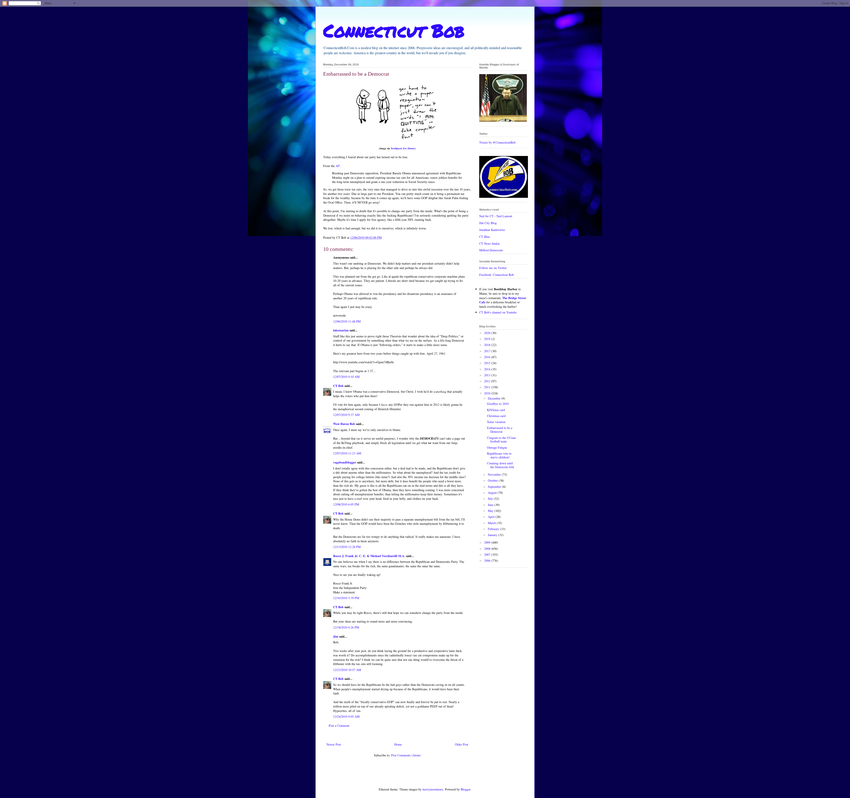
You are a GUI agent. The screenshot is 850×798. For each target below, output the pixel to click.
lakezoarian (341, 330)
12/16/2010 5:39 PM (346, 598)
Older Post (461, 744)
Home (398, 744)
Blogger (465, 789)
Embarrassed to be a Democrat (499, 430)
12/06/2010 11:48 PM (347, 321)
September (495, 487)
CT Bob (338, 385)
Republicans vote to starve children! (499, 455)
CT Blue (484, 237)
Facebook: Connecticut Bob (496, 275)
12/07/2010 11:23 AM (347, 453)
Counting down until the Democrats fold (500, 465)
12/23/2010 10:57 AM (347, 670)
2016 (487, 357)
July (491, 498)
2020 (487, 333)
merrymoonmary (432, 789)
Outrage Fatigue (497, 447)
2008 (487, 548)
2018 (487, 345)
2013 (487, 375)
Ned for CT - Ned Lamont (495, 216)
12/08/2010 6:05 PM (346, 504)
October (493, 480)
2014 (487, 369)
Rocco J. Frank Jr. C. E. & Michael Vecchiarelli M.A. (369, 556)
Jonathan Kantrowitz (492, 230)
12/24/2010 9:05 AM (346, 716)
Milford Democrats (491, 250)
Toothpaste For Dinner (403, 148)
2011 (487, 387)
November (495, 474)
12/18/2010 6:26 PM (346, 627)
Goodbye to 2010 (498, 404)
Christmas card (496, 416)
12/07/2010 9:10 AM (346, 377)
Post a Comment (339, 725)
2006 (487, 560)
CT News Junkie (489, 243)
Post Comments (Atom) (406, 755)
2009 (487, 542)
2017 (487, 351)
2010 (487, 393)
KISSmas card (496, 410)
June (491, 505)
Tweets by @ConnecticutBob (497, 142)
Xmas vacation (496, 422)
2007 (487, 554)
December (494, 398)
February (494, 529)
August (493, 492)
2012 (487, 381)
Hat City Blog (488, 223)
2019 (487, 339)
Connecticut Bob (394, 30)
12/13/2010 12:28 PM (347, 547)
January (493, 535)
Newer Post (333, 744)
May (491, 511)
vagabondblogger (344, 462)
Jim (335, 636)
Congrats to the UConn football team (501, 440)
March (492, 523)
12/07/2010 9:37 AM (346, 415)
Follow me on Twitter (493, 268)
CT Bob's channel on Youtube (498, 312)
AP (338, 166)
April (491, 517)
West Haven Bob (344, 423)
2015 (487, 363)
